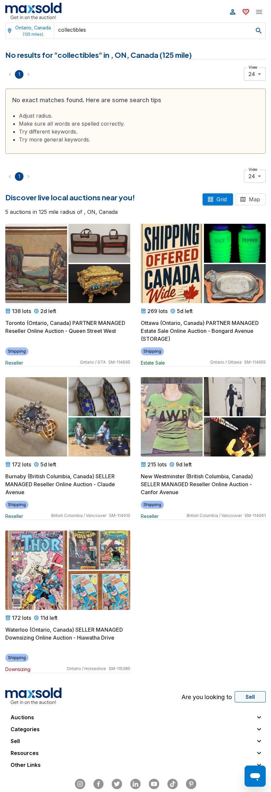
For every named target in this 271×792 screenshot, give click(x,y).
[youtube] (154, 784)
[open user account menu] (232, 12)
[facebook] (98, 784)
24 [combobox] (252, 74)
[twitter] (117, 784)
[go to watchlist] (245, 12)
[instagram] (80, 784)
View (253, 67)
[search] (258, 30)
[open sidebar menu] (259, 12)
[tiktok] (172, 784)
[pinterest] (191, 784)
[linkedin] (135, 784)
